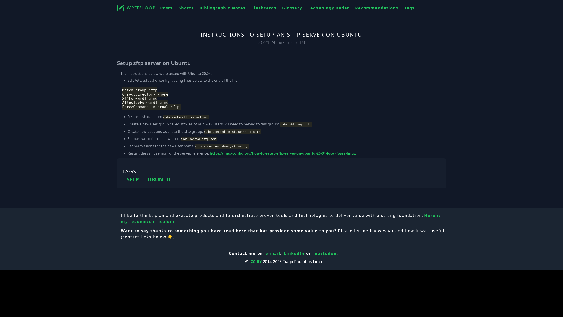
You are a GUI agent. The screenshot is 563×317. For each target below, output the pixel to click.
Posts (166, 8)
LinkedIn (294, 253)
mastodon (324, 253)
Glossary (292, 8)
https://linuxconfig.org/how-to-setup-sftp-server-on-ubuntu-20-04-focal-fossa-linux (283, 153)
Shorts (186, 8)
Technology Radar (328, 8)
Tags (409, 8)
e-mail (272, 253)
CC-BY (256, 261)
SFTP (133, 179)
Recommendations (376, 8)
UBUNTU (159, 179)
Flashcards (263, 8)
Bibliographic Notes (222, 8)
